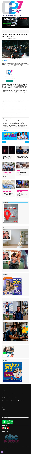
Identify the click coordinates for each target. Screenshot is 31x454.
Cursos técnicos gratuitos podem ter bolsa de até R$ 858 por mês (11, 390)
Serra (9, 172)
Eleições (4, 172)
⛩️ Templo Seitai (5, 227)
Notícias (13, 38)
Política (18, 191)
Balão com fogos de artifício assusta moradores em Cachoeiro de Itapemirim (7, 157)
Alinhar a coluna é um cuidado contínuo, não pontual (10, 269)
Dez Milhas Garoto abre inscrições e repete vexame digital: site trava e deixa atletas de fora (15, 341)
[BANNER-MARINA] (10, 213)
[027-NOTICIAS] (9, 75)
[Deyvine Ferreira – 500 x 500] (12, 285)
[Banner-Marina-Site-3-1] (15, 21)
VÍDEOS (21, 191)
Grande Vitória (10, 38)
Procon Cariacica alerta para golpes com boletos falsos (9, 397)
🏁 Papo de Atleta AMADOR (7, 299)
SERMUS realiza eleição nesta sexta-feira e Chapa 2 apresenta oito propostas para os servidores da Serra (15, 394)
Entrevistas (3, 409)
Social (15, 38)
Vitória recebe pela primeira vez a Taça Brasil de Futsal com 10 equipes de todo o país (8, 193)
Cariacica (18, 170)
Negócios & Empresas (5, 411)
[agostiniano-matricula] (15, 135)
